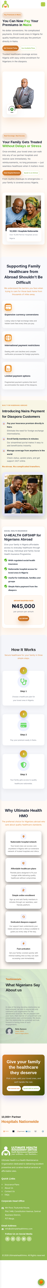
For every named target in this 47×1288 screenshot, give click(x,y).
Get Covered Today (10, 48)
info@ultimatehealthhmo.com (18, 1228)
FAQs (7, 1195)
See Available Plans (28, 48)
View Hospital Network (12, 173)
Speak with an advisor (31, 1088)
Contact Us (10, 1191)
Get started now (14, 1088)
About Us (9, 1188)
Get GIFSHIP (23, 618)
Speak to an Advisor (31, 173)
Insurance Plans (12, 1185)
